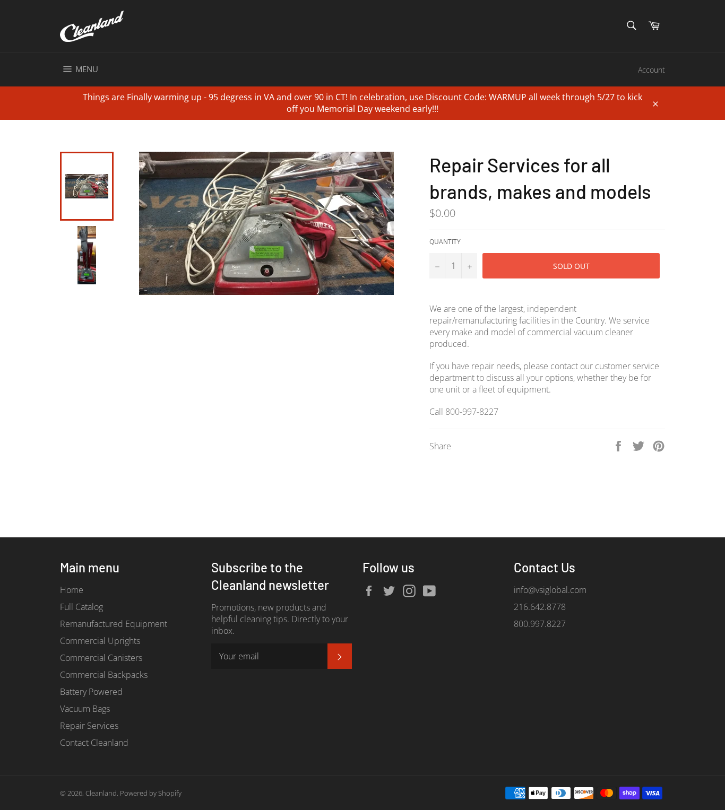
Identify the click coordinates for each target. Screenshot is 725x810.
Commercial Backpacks (104, 675)
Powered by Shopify (151, 793)
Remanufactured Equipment (113, 624)
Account (651, 70)
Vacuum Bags (85, 709)
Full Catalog (81, 607)
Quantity (445, 242)
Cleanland (101, 793)
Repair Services (89, 725)
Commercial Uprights (100, 641)
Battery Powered (91, 692)
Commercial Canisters (101, 658)
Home (71, 590)
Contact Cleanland (94, 742)
